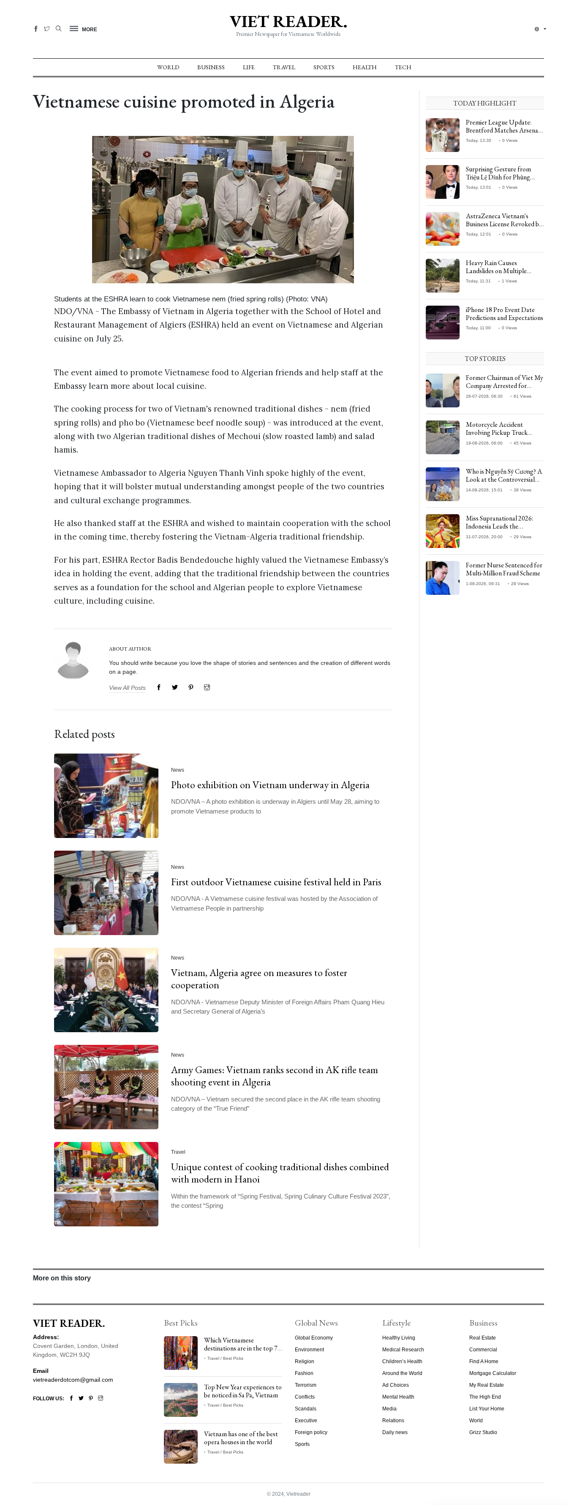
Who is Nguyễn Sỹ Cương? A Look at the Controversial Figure (504, 479)
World (168, 67)
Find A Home (483, 1361)
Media (389, 1409)
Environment (309, 1350)
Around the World (402, 1373)
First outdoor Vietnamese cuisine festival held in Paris (276, 881)
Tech (403, 67)
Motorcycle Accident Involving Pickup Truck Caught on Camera (497, 432)
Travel (284, 67)
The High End (485, 1397)
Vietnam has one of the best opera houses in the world (241, 1437)
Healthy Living (398, 1338)
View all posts (127, 687)
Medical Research (403, 1350)
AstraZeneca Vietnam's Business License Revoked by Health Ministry (504, 224)
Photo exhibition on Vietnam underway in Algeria (270, 784)
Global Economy (314, 1338)
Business (211, 67)
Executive (306, 1421)
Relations (393, 1421)
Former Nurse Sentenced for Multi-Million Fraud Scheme (504, 569)
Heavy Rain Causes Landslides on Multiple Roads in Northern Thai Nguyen (498, 275)
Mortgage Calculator (492, 1373)
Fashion (304, 1373)
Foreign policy (311, 1432)
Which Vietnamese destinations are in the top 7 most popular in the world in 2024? (241, 1352)
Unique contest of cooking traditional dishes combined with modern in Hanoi (280, 1173)
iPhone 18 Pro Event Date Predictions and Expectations (504, 313)
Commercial (483, 1350)
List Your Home (486, 1409)
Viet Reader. (288, 21)
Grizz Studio (483, 1432)
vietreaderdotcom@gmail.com (73, 1379)
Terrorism (305, 1385)
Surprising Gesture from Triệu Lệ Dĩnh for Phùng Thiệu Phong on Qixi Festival (503, 177)
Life (249, 67)
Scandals (305, 1409)
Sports (324, 67)
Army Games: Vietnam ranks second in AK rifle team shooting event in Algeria (274, 1076)
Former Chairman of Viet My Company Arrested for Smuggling (504, 385)
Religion (304, 1361)
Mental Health (398, 1397)
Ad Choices (395, 1385)
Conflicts (305, 1397)
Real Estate (482, 1338)
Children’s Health (402, 1361)
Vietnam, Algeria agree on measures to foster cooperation (259, 979)
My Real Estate (486, 1385)
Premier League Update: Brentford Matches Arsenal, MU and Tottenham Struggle (505, 130)
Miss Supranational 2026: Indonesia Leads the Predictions (499, 526)
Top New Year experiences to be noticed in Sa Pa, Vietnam (243, 1391)
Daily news (395, 1432)
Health (365, 67)
